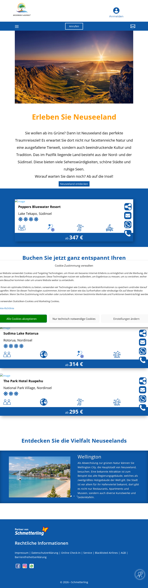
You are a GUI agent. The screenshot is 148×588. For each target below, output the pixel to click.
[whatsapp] (32, 567)
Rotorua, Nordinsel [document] (17, 340)
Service (87, 552)
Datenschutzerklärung (44, 552)
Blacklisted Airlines (106, 552)
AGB (123, 552)
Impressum (22, 552)
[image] (20, 201)
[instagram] (25, 567)
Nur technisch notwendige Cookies (74, 319)
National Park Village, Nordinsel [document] (27, 388)
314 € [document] (76, 363)
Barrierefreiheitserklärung (31, 557)
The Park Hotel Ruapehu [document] (23, 381)
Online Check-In (70, 552)
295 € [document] (76, 411)
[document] (74, 441)
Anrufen (74, 26)
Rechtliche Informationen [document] (41, 543)
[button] (116, 29)
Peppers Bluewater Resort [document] (39, 207)
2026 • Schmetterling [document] (75, 582)
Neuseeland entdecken (74, 184)
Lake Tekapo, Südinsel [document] (35, 214)
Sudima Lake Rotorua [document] (20, 333)
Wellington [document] (89, 457)
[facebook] (18, 567)
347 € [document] (76, 237)
